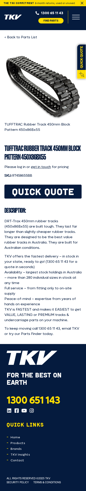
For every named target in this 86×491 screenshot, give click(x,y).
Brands (16, 449)
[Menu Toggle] (75, 17)
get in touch (41, 166)
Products (18, 443)
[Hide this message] (82, 3)
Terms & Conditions (47, 482)
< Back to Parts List (20, 37)
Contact (17, 460)
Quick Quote (43, 191)
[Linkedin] (9, 410)
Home (15, 437)
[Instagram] (31, 410)
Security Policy (18, 482)
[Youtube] (24, 410)
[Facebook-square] (16, 410)
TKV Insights (20, 454)
